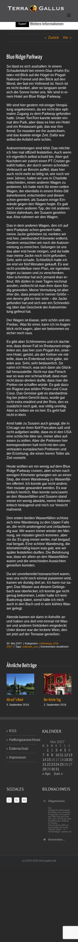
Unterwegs (45, 643)
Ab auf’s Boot (14, 700)
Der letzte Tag (52, 700)
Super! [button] (22, 23)
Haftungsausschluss (21, 740)
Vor (65, 37)
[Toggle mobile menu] (69, 15)
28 (44, 769)
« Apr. (46, 774)
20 (70, 760)
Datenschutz (18, 748)
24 (57, 764)
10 (57, 755)
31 (57, 769)
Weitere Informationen (46, 23)
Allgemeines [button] (56, 801)
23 (53, 764)
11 (61, 755)
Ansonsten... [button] (56, 839)
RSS (12, 731)
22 (49, 764)
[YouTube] (24, 800)
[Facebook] (9, 800)
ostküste (27, 646)
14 (44, 760)
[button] (9, 690)
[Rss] (16, 800)
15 (49, 760)
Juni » (58, 774)
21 (44, 764)
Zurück (53, 37)
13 (70, 755)
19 (66, 760)
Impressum (17, 757)
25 (62, 764)
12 (66, 755)
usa (35, 646)
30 (53, 769)
